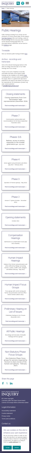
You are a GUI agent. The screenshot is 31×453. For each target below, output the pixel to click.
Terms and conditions (8, 419)
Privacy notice (6, 416)
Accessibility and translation (22, 3)
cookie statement (13, 442)
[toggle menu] (27, 3)
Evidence (6, 45)
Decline (17, 447)
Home (3, 8)
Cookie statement (7, 413)
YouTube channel (7, 38)
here (26, 54)
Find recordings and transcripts (15, 105)
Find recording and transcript (15, 321)
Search (18, 3)
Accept (8, 447)
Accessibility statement (9, 411)
